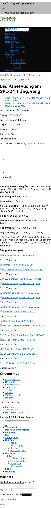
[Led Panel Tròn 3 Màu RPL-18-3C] (17, 255)
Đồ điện (9, 397)
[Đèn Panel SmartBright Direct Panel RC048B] (23, 325)
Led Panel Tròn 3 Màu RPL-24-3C (16, 321)
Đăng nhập (26, 495)
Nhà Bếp (9, 41)
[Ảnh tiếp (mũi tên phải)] (4, 507)
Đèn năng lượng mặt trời (17, 31)
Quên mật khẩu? (8, 499)
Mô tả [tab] (8, 177)
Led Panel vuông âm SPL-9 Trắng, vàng (19, 307)
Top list (9, 392)
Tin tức (8, 57)
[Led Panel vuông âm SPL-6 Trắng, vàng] (20, 283)
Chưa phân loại (12, 379)
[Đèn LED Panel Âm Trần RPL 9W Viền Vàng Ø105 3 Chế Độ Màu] (28, 106)
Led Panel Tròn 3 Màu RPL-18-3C (16, 264)
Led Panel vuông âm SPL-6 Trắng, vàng (19, 293)
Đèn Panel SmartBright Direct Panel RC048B (22, 335)
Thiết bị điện (11, 39)
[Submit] (6, 425)
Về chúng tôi (11, 28)
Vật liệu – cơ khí (18, 62)
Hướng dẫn (15, 65)
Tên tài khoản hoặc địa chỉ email (17, 482)
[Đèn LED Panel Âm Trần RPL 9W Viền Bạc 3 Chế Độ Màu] (28, 100)
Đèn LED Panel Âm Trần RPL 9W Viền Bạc (20, 279)
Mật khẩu (5, 489)
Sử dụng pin (16, 67)
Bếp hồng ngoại (18, 47)
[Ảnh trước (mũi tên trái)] (1, 507)
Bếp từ (13, 44)
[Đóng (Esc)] (1, 504)
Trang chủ (5, 79)
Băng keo (10, 34)
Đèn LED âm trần (20, 79)
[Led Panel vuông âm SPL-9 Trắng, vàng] (20, 297)
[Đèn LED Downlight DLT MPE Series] (19, 354)
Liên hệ (9, 70)
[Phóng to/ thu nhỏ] (4, 504)
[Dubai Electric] (8, 18)
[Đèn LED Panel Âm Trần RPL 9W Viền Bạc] (21, 269)
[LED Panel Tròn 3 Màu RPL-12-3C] (17, 339)
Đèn (7, 36)
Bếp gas (14, 49)
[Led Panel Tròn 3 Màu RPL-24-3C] (17, 311)
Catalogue (10, 54)
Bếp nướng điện (18, 52)
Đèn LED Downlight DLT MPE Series (18, 363)
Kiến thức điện (17, 60)
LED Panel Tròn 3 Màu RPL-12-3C (16, 349)
